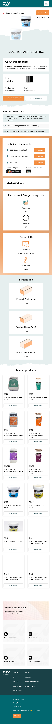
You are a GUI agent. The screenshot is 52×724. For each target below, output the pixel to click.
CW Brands (20, 710)
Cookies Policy (17, 706)
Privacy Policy (17, 703)
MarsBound (37, 710)
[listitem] (14, 631)
